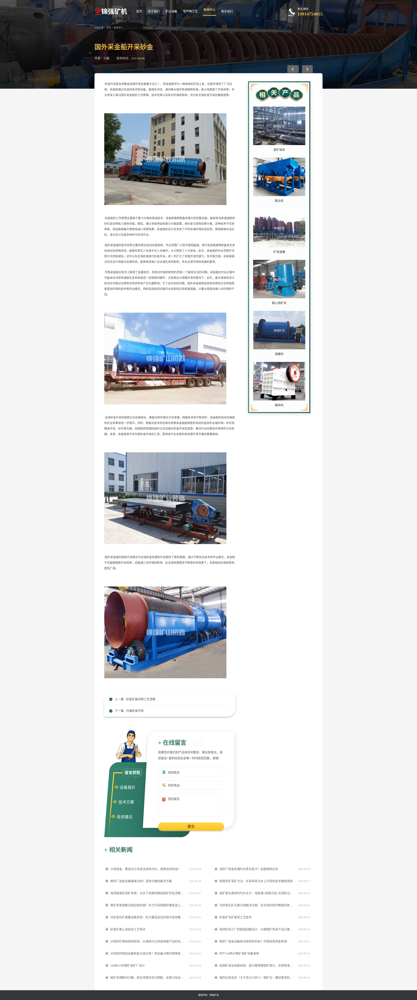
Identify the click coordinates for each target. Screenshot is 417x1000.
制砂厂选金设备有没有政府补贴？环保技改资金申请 (253, 941)
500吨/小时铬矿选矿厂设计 (127, 965)
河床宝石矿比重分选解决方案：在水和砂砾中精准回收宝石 (257, 905)
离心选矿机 (279, 303)
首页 (139, 11)
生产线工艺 (190, 11)
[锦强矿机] (110, 11)
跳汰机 (279, 200)
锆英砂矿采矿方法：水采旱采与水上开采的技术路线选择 (256, 881)
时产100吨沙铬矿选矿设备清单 (239, 953)
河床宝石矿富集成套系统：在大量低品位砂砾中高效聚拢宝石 (148, 917)
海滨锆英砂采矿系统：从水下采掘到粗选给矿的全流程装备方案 (148, 893)
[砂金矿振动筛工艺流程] (293, 69)
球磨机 (279, 354)
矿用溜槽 (279, 252)
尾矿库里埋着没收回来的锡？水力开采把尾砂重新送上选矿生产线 (148, 905)
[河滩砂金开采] (307, 69)
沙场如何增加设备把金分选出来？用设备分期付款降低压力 (148, 953)
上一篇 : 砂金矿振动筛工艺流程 (135, 699)
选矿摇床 (279, 149)
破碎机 (279, 405)
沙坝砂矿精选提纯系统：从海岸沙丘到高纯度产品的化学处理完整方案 (148, 941)
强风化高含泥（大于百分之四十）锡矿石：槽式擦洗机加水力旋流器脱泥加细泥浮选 (257, 977)
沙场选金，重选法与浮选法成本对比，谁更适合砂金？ (145, 869)
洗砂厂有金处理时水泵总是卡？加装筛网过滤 (248, 869)
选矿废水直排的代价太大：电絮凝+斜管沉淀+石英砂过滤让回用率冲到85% (257, 893)
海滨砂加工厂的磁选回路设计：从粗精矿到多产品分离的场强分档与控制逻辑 (257, 929)
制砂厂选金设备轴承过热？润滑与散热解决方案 (141, 881)
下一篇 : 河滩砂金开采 (129, 710)
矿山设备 (171, 11)
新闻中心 (209, 9)
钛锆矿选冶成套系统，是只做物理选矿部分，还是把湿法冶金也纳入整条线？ (257, 965)
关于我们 (154, 11)
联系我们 (227, 11)
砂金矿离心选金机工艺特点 (127, 929)
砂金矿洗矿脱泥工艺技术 (235, 917)
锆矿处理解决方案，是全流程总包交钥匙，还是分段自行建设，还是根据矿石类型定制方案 (148, 977)
